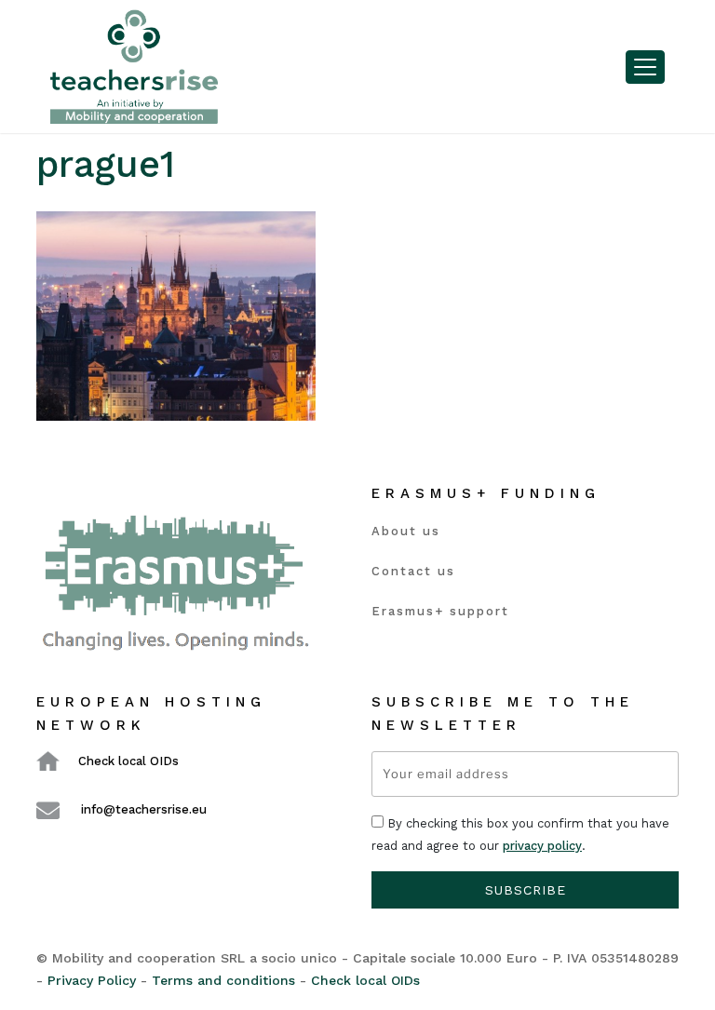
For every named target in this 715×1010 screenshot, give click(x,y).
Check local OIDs (128, 761)
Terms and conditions (223, 980)
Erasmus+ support (440, 611)
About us (405, 531)
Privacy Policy (91, 980)
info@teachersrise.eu (144, 809)
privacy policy (542, 846)
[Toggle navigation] (645, 67)
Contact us (413, 571)
